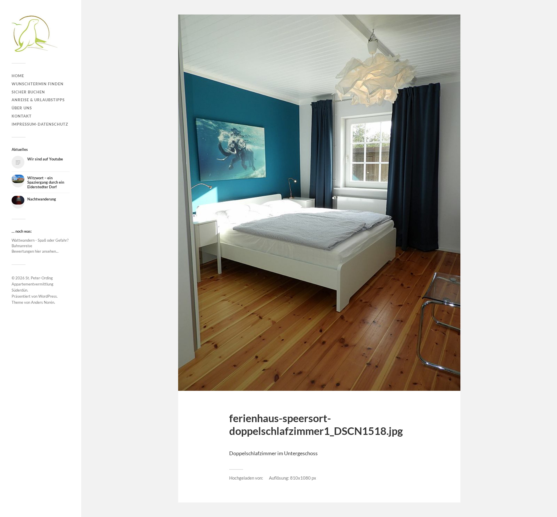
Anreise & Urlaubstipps (38, 99)
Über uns (22, 108)
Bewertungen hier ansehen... (35, 251)
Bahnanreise (22, 245)
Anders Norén (42, 302)
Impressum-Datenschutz (40, 124)
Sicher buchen (28, 92)
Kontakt (22, 116)
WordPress (47, 296)
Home (18, 75)
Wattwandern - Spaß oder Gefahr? (40, 240)
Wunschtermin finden (38, 84)
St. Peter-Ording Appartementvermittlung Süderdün (32, 284)
